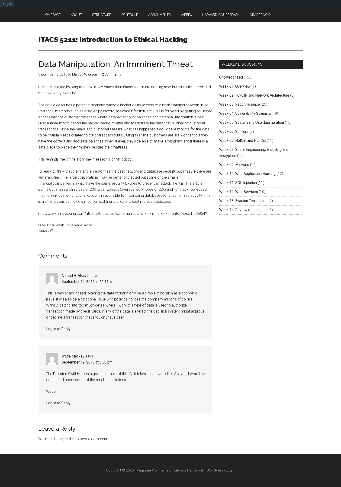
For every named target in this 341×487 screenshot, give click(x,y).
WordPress (214, 470)
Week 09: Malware (234, 164)
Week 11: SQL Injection (238, 182)
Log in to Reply (58, 329)
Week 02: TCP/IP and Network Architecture (254, 95)
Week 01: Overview (235, 86)
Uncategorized (231, 77)
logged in (66, 439)
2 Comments (111, 74)
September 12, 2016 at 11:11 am (87, 281)
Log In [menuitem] (7, 4)
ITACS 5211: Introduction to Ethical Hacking (112, 39)
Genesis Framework (189, 470)
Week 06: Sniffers (233, 131)
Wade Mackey (72, 356)
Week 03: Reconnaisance (74, 225)
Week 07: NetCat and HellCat (242, 140)
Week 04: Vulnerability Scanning (245, 113)
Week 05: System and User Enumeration (251, 122)
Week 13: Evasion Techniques (243, 201)
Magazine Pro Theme (152, 470)
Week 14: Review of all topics (243, 210)
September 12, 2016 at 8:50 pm (87, 362)
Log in (230, 470)
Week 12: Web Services (238, 192)
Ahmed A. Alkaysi (75, 275)
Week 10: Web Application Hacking (247, 173)
